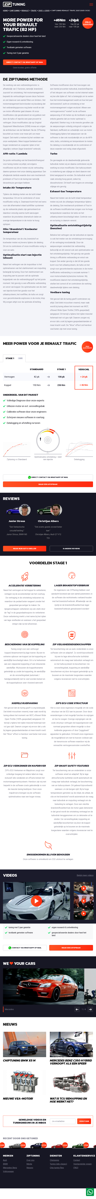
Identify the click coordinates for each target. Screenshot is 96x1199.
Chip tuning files (57, 1168)
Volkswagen (8, 1171)
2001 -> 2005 (44, 10)
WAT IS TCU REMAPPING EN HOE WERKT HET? (68, 1100)
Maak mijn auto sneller (24, 548)
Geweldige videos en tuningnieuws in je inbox (29, 1121)
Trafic (33, 10)
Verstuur (84, 1121)
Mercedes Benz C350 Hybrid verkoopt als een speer (71, 1062)
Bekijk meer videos (85, 875)
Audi (5, 1160)
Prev (77, 1009)
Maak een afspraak (48, 484)
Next (90, 1009)
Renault (25, 10)
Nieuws (29, 1168)
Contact (76, 1160)
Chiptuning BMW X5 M (19, 1060)
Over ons (30, 1160)
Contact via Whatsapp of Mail (26, 947)
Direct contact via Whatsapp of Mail (24, 62)
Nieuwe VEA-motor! (18, 1098)
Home (5, 10)
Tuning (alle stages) (58, 1164)
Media (29, 1164)
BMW (5, 1164)
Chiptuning (15, 10)
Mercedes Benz (10, 1168)
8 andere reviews (71, 548)
